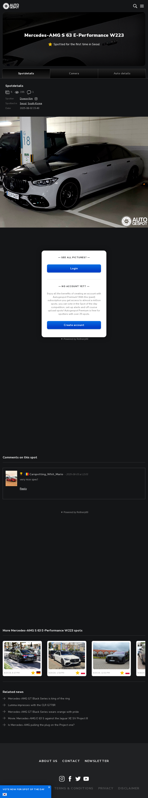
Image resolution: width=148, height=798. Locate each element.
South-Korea (35, 103)
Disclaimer (129, 788)
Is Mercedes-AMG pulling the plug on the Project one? (41, 725)
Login (74, 268)
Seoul (23, 103)
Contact (71, 761)
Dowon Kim (26, 98)
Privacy (106, 788)
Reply (23, 489)
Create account (74, 325)
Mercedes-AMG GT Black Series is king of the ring (39, 698)
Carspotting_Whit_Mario (46, 474)
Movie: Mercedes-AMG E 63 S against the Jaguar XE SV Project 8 (48, 718)
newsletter (97, 761)
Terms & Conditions (73, 788)
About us (48, 761)
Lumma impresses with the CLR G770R (32, 705)
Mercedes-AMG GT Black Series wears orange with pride (43, 712)
